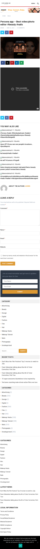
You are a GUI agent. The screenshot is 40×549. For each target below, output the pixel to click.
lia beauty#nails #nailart (9, 153)
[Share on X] (7, 63)
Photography (6, 342)
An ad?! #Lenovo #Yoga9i (9, 160)
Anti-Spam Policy (5, 532)
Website (3, 247)
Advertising (6, 306)
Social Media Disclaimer (7, 518)
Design (4, 313)
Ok (20, 545)
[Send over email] (21, 63)
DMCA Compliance (6, 525)
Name (2, 230)
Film (3, 324)
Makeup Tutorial (7, 334)
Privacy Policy (4, 515)
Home (4, 16)
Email (2, 238)
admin (2, 28)
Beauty (4, 309)
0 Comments (20, 28)
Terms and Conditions (7, 511)
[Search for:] (9, 351)
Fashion (4, 320)
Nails (9, 16)
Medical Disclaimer (6, 521)
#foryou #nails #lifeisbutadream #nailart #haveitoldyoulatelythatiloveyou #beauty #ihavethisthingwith (15, 135)
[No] (38, 542)
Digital (4, 316)
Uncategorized (7, 345)
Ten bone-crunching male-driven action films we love (19, 382)
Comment (4, 208)
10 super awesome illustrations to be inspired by (18, 379)
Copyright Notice (5, 528)
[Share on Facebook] (3, 63)
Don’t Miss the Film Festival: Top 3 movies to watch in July (17, 491)
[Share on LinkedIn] (17, 63)
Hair (3, 327)
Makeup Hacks (7, 331)
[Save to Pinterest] (12, 63)
